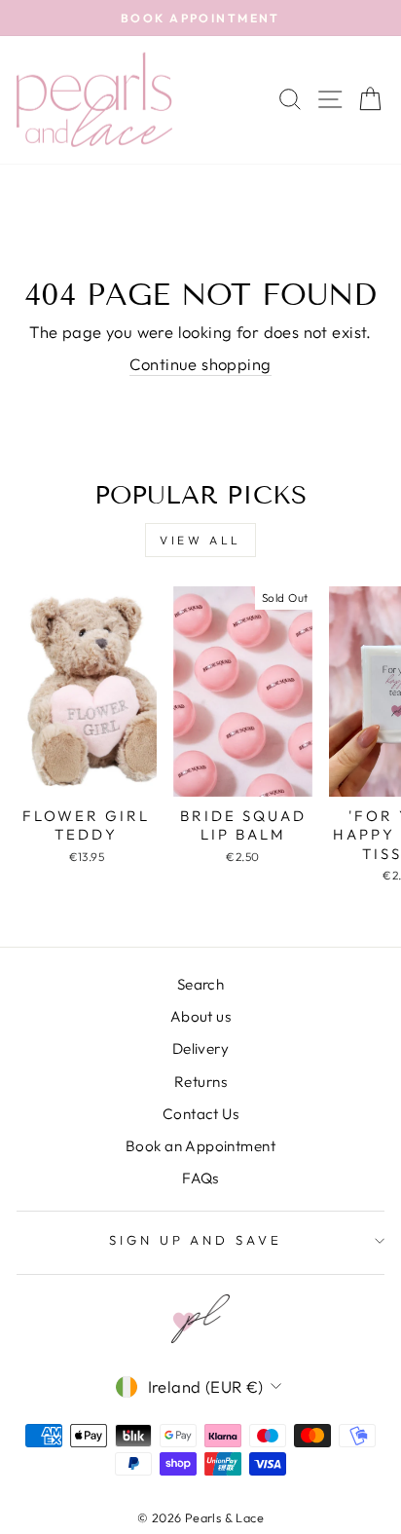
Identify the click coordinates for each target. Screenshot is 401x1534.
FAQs (200, 1178)
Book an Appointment (200, 1146)
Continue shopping (200, 364)
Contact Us (200, 1113)
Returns (200, 1081)
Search (200, 984)
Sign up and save (196, 1240)
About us (200, 1016)
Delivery (200, 1048)
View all (200, 540)
